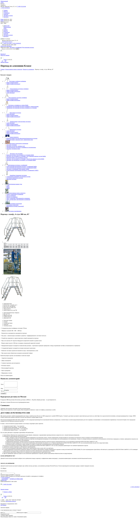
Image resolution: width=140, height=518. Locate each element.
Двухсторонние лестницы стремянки (17, 97)
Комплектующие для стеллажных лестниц (16, 157)
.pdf (5, 61)
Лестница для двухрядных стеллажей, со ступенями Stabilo (21, 160)
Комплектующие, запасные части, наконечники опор (19, 139)
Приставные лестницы (15, 112)
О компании (7, 13)
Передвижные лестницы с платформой (17, 165)
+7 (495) (6, 484)
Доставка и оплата (8, 15)
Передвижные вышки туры (15, 184)
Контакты (6, 16)
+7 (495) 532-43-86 (21, 6)
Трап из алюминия (11, 195)
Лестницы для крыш (11, 144)
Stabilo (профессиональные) (13, 84)
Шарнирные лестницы (15, 129)
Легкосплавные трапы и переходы (16, 193)
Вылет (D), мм (7, 307)
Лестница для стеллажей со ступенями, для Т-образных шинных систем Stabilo (26, 156)
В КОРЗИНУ (5, 479)
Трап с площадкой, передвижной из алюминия (18, 198)
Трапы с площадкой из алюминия (14, 194)
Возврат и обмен (8, 491)
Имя (2, 388)
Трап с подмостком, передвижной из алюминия (18, 199)
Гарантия (6, 14)
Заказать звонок (4, 62)
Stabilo (8, 188)
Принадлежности (14, 137)
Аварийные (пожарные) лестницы (18, 175)
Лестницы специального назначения (19, 143)
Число (2, 391)
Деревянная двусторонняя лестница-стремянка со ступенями (21, 107)
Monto (7, 186)
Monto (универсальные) (12, 82)
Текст (2, 384)
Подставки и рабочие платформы (17, 81)
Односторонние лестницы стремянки (19, 88)
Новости (6, 11)
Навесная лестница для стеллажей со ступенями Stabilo (20, 155)
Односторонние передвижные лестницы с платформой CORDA (22, 170)
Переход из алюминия (11, 197)
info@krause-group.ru (7, 41)
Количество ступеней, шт (10, 305)
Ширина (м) (6, 315)
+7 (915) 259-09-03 (5, 7)
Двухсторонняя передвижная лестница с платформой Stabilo (21, 167)
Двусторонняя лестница (28, 47)
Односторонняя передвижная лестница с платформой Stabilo (21, 166)
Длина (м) (6, 318)
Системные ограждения (16, 203)
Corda (7, 185)
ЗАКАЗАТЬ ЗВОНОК (6, 46)
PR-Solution (3, 505)
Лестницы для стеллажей (16, 153)
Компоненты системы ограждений (15, 206)
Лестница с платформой (16, 47)
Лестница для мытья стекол (13, 148)
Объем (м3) (6, 309)
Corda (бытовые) (10, 92)
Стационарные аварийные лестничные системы (18, 176)
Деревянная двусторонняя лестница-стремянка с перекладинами (22, 106)
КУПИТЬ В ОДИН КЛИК (16, 479)
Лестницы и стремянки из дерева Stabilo (18, 105)
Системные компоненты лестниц (14, 178)
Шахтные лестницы (11, 179)
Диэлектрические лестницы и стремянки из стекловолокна (21, 147)
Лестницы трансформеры (15, 211)
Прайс (2, 19)
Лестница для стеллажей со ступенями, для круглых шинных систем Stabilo (25, 159)
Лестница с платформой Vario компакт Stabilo (17, 169)
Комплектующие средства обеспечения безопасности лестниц (21, 138)
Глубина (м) (6, 316)
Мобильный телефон (22, 512)
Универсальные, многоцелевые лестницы (20, 121)
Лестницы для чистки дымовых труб (15, 146)
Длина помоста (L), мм (9, 310)
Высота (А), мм (7, 306)
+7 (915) (134, 486)
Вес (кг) (5, 314)
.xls (2, 61)
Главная (5, 10)
